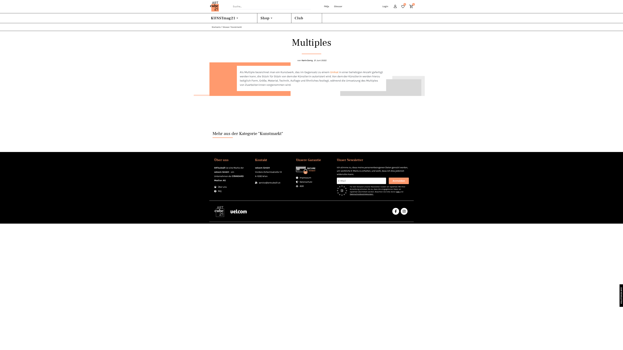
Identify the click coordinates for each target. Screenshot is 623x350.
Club (299, 18)
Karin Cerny (307, 60)
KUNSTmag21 (223, 18)
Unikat (334, 72)
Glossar (338, 6)
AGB (398, 192)
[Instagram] (404, 211)
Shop (265, 18)
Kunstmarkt (236, 27)
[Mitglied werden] (395, 7)
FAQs (326, 6)
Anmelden (399, 180)
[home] (219, 7)
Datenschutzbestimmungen (361, 194)
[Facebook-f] (395, 211)
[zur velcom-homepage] (239, 211)
